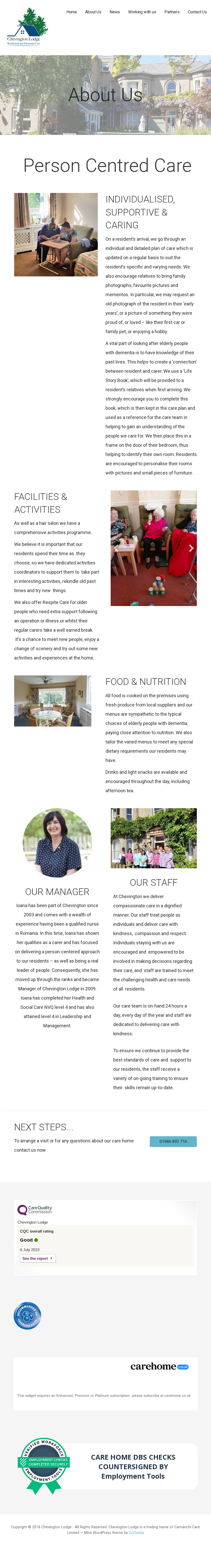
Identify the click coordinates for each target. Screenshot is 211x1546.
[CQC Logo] (34, 1214)
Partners (172, 12)
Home (71, 12)
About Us (93, 12)
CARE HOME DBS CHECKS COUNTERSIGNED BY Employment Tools (133, 1466)
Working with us (142, 12)
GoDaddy (136, 1533)
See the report (35, 1258)
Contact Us (197, 12)
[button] (116, 548)
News (115, 12)
